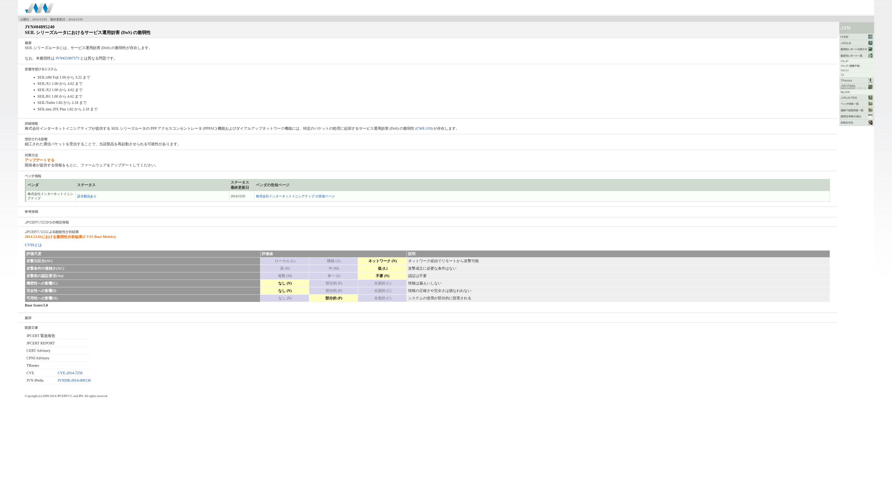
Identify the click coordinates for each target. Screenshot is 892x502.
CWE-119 (423, 128)
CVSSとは (33, 245)
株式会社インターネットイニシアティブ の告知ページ (295, 196)
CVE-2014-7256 (70, 373)
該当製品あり (87, 196)
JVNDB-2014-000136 (74, 380)
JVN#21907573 (67, 58)
